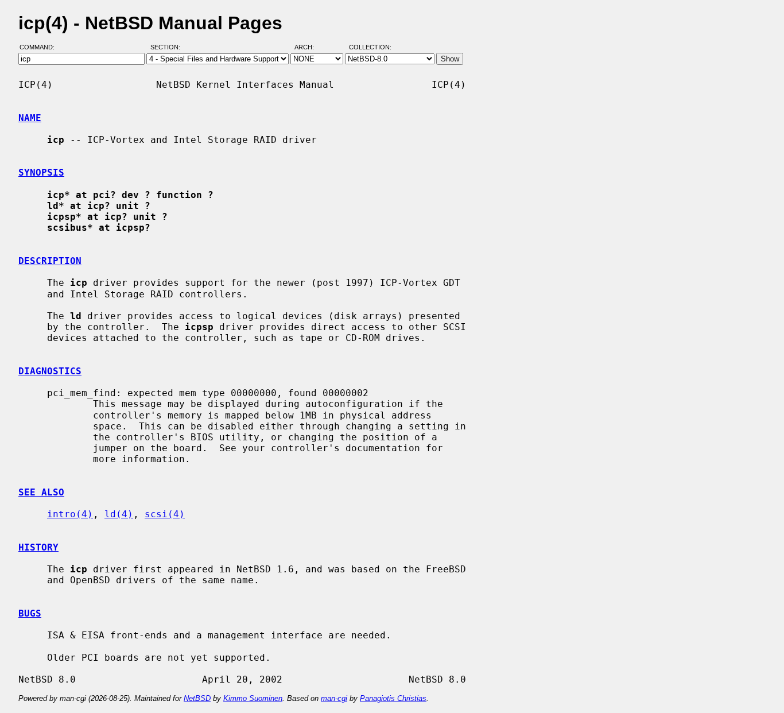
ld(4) (118, 514)
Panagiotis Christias (393, 698)
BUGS (29, 613)
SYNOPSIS (41, 172)
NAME (29, 118)
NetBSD (197, 698)
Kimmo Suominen (252, 698)
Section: (167, 47)
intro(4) (70, 514)
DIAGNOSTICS (49, 371)
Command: (40, 47)
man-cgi (334, 698)
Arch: (309, 47)
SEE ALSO (41, 492)
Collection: (370, 47)
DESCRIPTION (49, 260)
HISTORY (38, 547)
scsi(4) (165, 514)
